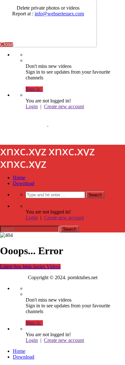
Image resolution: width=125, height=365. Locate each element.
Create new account (64, 106)
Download (23, 183)
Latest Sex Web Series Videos (30, 266)
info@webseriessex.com (59, 13)
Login (32, 106)
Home (19, 177)
